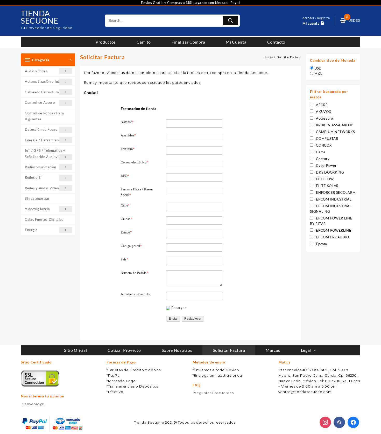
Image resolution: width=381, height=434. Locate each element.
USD (318, 68)
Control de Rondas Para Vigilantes (44, 116)
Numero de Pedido (135, 273)
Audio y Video (36, 71)
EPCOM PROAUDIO (332, 237)
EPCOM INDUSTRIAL (333, 199)
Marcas (273, 350)
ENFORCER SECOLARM (336, 192)
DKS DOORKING (330, 172)
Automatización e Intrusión (47, 81)
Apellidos (128, 135)
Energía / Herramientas (44, 140)
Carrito (144, 41)
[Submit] (230, 20)
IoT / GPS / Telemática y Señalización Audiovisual (45, 153)
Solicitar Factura (229, 350)
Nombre (127, 122)
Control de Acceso (40, 102)
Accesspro (324, 118)
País (125, 259)
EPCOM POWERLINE (333, 230)
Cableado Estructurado (44, 92)
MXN (318, 74)
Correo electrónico (134, 162)
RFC (125, 176)
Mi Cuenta (236, 41)
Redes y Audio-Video (42, 188)
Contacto (276, 41)
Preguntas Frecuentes (213, 393)
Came (321, 152)
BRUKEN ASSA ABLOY (334, 125)
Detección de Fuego (41, 129)
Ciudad (126, 219)
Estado (126, 232)
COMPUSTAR (327, 138)
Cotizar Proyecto (124, 350)
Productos (106, 41)
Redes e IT (33, 177)
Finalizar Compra (188, 41)
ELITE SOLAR (327, 186)
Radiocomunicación (40, 167)
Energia (31, 230)
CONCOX (323, 145)
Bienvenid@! (32, 404)
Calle (125, 205)
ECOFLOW (325, 179)
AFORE (322, 105)
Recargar (178, 308)
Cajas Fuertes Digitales (44, 219)
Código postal (131, 246)
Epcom (321, 244)
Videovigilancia (37, 209)
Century (322, 159)
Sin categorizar (37, 198)
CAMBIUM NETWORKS (335, 132)
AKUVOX (323, 111)
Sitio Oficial (75, 350)
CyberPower (326, 165)
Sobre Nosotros (177, 350)
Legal (306, 350)
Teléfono (128, 149)
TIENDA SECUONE (39, 17)
